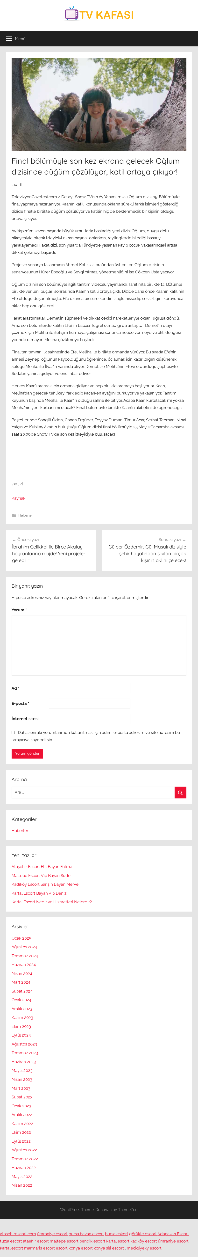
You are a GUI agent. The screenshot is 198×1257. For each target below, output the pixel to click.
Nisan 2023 (22, 1079)
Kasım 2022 (22, 1123)
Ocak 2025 (21, 938)
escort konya (68, 1248)
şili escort (115, 1248)
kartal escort (117, 1241)
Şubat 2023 (22, 1097)
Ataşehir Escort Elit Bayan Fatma (42, 866)
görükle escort (143, 1233)
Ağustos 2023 (24, 1044)
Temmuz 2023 (25, 1052)
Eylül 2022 (21, 1141)
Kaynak (18, 498)
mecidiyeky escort (144, 1248)
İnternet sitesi (25, 718)
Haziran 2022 (24, 1167)
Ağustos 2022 (24, 1149)
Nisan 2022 (22, 1185)
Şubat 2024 (22, 991)
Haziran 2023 (24, 1061)
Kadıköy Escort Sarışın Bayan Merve (45, 884)
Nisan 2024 (22, 973)
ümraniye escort (52, 1233)
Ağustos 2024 (24, 946)
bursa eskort (116, 1233)
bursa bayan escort (86, 1233)
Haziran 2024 (24, 964)
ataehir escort (36, 1241)
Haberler (25, 515)
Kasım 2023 (22, 1017)
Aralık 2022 (22, 1114)
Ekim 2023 (21, 1026)
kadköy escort (143, 1241)
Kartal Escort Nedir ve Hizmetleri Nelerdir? (52, 901)
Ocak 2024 (21, 999)
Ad (15, 688)
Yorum (19, 609)
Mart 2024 (21, 982)
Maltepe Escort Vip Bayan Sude (41, 875)
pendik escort (92, 1241)
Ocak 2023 (21, 1106)
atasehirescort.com (18, 1233)
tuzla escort (11, 1241)
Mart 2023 (21, 1088)
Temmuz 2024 (25, 955)
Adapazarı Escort (173, 1233)
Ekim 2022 (21, 1132)
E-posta (20, 703)
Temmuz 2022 (25, 1158)
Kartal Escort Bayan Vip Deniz (39, 893)
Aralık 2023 (22, 1008)
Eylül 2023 (21, 1035)
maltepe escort (64, 1241)
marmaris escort (39, 1248)
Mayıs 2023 (22, 1070)
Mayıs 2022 (22, 1176)
